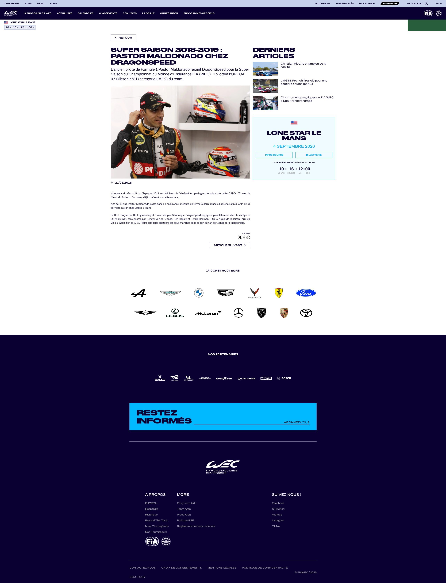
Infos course (274, 155)
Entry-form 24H (186, 503)
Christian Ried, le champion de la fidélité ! (303, 65)
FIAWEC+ (151, 503)
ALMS (53, 3)
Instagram (278, 520)
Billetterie (367, 3)
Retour (125, 37)
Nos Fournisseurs (156, 532)
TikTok (276, 526)
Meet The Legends (157, 526)
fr (437, 3)
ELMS (28, 3)
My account (415, 3)
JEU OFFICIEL (323, 3)
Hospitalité (151, 509)
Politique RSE (185, 520)
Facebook (278, 503)
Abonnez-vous (297, 422)
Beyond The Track (156, 520)
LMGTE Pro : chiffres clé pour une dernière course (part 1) (304, 82)
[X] (240, 237)
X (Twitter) (278, 509)
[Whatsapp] (248, 237)
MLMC (40, 3)
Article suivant (228, 245)
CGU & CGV (137, 577)
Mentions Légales (221, 568)
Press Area (184, 515)
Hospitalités (345, 3)
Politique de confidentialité (265, 568)
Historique (151, 515)
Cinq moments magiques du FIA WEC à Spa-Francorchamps (307, 99)
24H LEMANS (11, 3)
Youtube (277, 515)
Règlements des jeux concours (196, 526)
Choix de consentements (181, 568)
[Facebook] (244, 237)
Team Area (184, 509)
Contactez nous (142, 568)
